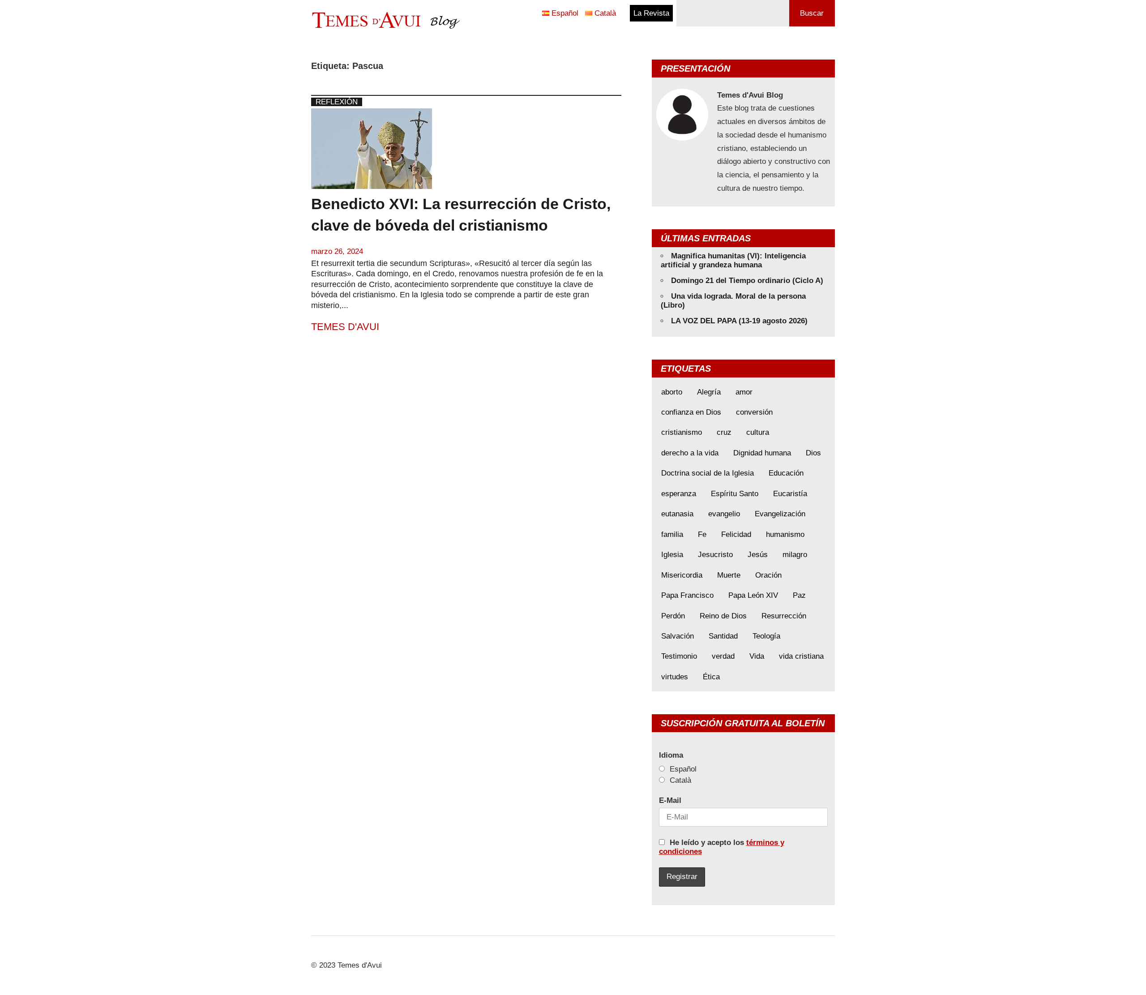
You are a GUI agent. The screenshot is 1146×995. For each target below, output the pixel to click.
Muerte (728, 575)
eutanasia (677, 514)
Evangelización (780, 514)
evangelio (724, 514)
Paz (799, 595)
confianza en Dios (691, 412)
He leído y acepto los (721, 847)
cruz (724, 432)
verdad (723, 656)
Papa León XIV (753, 595)
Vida (756, 656)
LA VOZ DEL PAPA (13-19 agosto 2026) (739, 321)
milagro (795, 554)
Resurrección (783, 616)
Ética (711, 677)
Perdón (673, 616)
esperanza (678, 493)
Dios (813, 453)
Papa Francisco (687, 595)
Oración (768, 575)
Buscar (812, 13)
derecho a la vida (689, 453)
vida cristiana (801, 656)
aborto (671, 392)
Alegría (709, 392)
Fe (702, 534)
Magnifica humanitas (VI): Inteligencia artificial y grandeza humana (733, 260)
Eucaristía (790, 493)
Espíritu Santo (734, 493)
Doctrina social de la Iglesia (707, 473)
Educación (786, 473)
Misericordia (681, 575)
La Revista (651, 13)
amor (744, 392)
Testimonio (679, 656)
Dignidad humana (762, 453)
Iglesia (672, 554)
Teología (766, 636)
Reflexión (337, 102)
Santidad (723, 636)
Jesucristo (715, 554)
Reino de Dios (723, 616)
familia (672, 534)
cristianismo (681, 432)
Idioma (671, 755)
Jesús (758, 554)
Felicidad (736, 534)
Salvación (677, 636)
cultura (757, 432)
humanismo (785, 534)
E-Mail (670, 800)
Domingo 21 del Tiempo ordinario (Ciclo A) (747, 280)
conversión (754, 412)
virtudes (674, 677)
